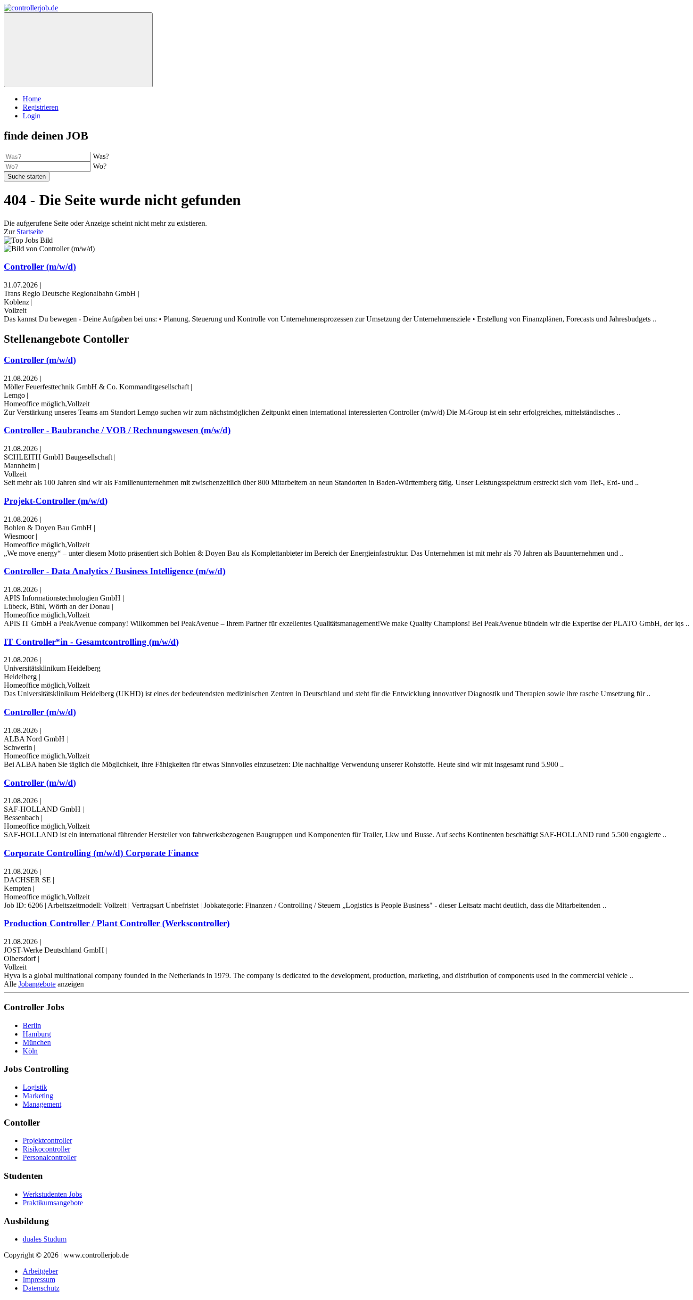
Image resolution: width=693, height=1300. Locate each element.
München (37, 1042)
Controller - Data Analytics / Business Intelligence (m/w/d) (114, 571)
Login (32, 116)
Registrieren (40, 107)
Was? (101, 156)
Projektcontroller (47, 1140)
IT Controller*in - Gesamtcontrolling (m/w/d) (91, 642)
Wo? (100, 166)
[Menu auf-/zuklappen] (78, 49)
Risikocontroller (46, 1149)
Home (32, 99)
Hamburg (37, 1034)
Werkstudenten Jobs (52, 1194)
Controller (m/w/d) (40, 267)
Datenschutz (41, 1288)
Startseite (29, 232)
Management (42, 1104)
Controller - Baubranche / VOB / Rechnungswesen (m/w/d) (117, 430)
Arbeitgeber (40, 1271)
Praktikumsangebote (53, 1203)
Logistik (35, 1087)
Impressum (39, 1279)
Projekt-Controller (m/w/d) (55, 501)
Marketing (38, 1096)
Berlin (32, 1025)
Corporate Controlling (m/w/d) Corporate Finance (101, 853)
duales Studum (44, 1239)
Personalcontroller (49, 1157)
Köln (30, 1051)
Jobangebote (37, 984)
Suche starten (27, 176)
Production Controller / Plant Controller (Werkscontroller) (117, 923)
